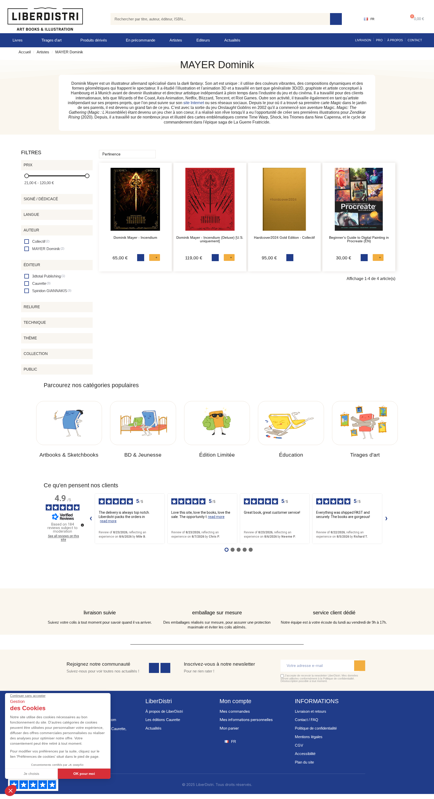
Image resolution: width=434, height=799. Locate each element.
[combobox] (217, 19)
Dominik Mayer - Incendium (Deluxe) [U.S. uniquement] (209, 239)
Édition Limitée (217, 455)
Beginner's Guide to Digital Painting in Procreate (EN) (359, 239)
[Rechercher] (336, 19)
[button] (416, 19)
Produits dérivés (93, 40)
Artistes (176, 40)
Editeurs (203, 40)
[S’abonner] (359, 665)
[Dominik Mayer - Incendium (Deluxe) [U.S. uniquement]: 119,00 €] (210, 201)
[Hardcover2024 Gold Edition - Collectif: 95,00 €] (284, 201)
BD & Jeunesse (142, 455)
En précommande (140, 40)
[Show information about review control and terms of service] (82, 525)
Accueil (25, 52)
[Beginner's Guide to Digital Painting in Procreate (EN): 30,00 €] (359, 201)
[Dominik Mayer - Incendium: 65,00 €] (135, 201)
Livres (18, 40)
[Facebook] (154, 668)
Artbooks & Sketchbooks (68, 455)
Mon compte (235, 701)
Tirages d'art (51, 40)
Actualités (232, 40)
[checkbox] (36, 241)
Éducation (291, 455)
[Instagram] (165, 668)
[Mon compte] (390, 19)
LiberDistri (158, 701)
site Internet (193, 103)
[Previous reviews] (90, 518)
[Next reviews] (386, 518)
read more (108, 521)
